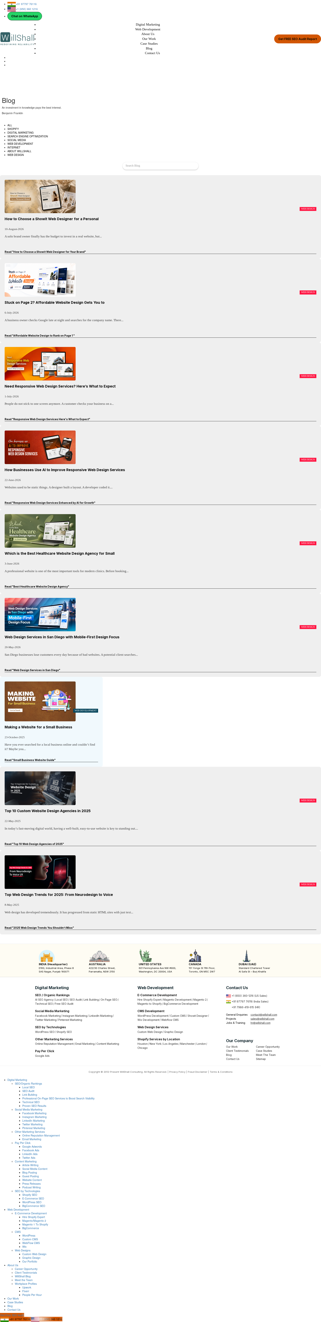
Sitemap (261, 1058)
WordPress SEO (45, 1031)
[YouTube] (243, 1031)
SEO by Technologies (27, 1191)
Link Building (91, 999)
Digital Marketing (148, 24)
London (201, 1043)
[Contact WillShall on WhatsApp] (8, 65)
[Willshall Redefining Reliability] (17, 38)
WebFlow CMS (31, 1243)
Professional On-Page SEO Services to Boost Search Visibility (58, 1098)
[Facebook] (228, 1031)
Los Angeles (170, 1043)
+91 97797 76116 (242, 1001)
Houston (142, 1043)
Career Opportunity (268, 1046)
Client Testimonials (237, 1050)
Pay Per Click (22, 1143)
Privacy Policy (177, 1071)
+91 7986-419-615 (243, 1007)
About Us (147, 34)
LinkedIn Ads (30, 1154)
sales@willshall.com (262, 1018)
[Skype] (8, 57)
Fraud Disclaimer (197, 1071)
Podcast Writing (31, 1187)
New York (155, 1043)
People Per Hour (32, 1295)
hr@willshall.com (260, 1022)
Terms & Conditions (221, 1071)
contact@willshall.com (264, 1014)
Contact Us (152, 53)
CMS (18, 1232)
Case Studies (149, 43)
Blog (149, 48)
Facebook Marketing (48, 1015)
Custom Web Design (149, 1031)
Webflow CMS (170, 1019)
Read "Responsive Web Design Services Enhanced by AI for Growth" (50, 502)
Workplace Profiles (26, 1283)
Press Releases (31, 1183)
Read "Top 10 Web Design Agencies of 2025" (34, 844)
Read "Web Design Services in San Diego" (32, 670)
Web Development (147, 29)
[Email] (8, 61)
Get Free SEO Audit (12, 1315)
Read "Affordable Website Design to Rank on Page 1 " (40, 335)
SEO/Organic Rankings (28, 1083)
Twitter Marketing (45, 1019)
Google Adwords (32, 1146)
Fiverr (25, 1291)
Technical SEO (44, 1003)
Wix (24, 1246)
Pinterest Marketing (70, 1019)
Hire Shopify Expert (149, 999)
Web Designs (22, 1250)
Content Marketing (107, 1043)
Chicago (142, 1047)
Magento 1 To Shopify (35, 1224)
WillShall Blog (23, 1276)
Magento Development (177, 999)
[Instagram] (238, 1031)
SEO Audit (76, 999)
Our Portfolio (29, 1261)
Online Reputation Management (54, 1043)
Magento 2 (200, 999)
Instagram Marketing (75, 1015)
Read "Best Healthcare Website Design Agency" (37, 586)
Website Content (32, 1180)
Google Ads (42, 1055)
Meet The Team (266, 1054)
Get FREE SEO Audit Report (297, 39)
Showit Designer (198, 1015)
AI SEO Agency (44, 999)
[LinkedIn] (233, 1031)
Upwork (26, 1287)
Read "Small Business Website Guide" (30, 760)
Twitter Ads (28, 1157)
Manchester (187, 1043)
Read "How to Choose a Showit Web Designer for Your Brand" (45, 251)
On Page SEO (109, 999)
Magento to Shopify (149, 1003)
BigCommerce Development (181, 1003)
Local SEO (61, 999)
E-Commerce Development (31, 1213)
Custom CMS (178, 1015)
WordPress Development (152, 1015)
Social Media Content (34, 1169)
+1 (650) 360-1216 (242, 995)
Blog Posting (29, 1172)
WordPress (28, 1235)
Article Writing (30, 1165)
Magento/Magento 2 (34, 1220)
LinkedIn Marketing (100, 1015)
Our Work (149, 39)
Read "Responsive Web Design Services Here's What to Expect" (47, 419)
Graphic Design (173, 1031)
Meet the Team (24, 1280)
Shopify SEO (64, 1031)
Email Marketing (85, 1043)
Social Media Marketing (28, 1109)
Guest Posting (30, 1176)
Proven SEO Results (34, 1106)
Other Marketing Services (30, 1132)
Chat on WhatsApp (24, 16)
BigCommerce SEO (33, 1206)
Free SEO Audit (64, 1003)
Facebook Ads (30, 1150)
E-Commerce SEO (33, 1198)
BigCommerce (30, 1228)
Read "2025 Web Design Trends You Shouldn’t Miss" (39, 927)
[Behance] (248, 1031)
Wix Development (148, 1019)
